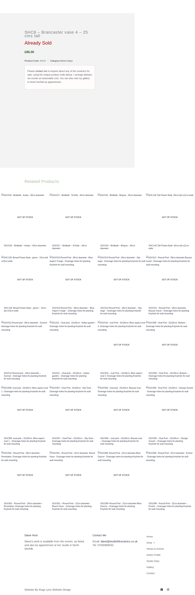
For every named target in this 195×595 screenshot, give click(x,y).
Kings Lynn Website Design (55, 589)
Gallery (150, 567)
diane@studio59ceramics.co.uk (119, 541)
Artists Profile (153, 555)
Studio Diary (152, 561)
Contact (150, 573)
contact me (41, 71)
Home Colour (66, 61)
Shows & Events (155, 549)
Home (149, 536)
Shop (149, 542)
